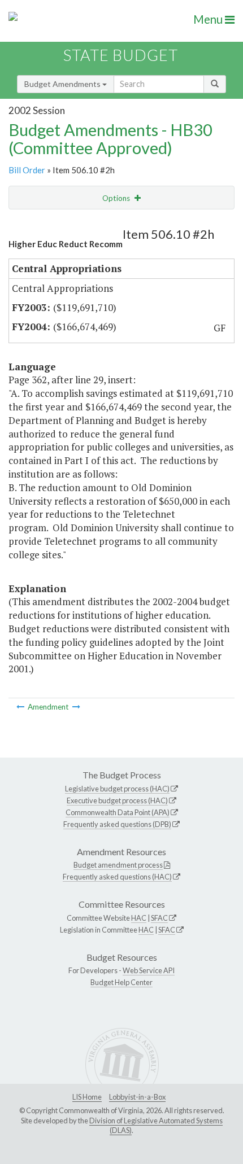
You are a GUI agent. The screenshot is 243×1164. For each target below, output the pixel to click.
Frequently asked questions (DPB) (117, 824)
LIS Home (87, 1096)
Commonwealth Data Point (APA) (118, 812)
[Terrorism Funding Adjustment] (76, 706)
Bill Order (26, 170)
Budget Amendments (63, 84)
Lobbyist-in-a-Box (137, 1096)
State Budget (120, 55)
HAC (138, 917)
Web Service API (149, 970)
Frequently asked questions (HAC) (117, 876)
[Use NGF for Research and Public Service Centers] (21, 706)
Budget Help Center (121, 982)
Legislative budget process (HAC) (117, 788)
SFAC (159, 917)
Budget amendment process (118, 864)
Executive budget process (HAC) (117, 800)
